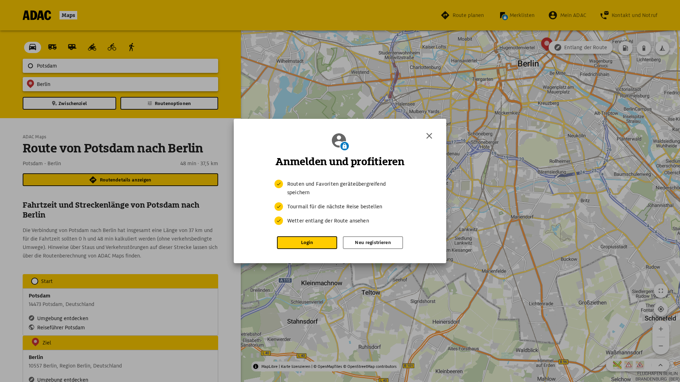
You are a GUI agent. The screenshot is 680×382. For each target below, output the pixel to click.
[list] (340, 202)
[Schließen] (429, 135)
